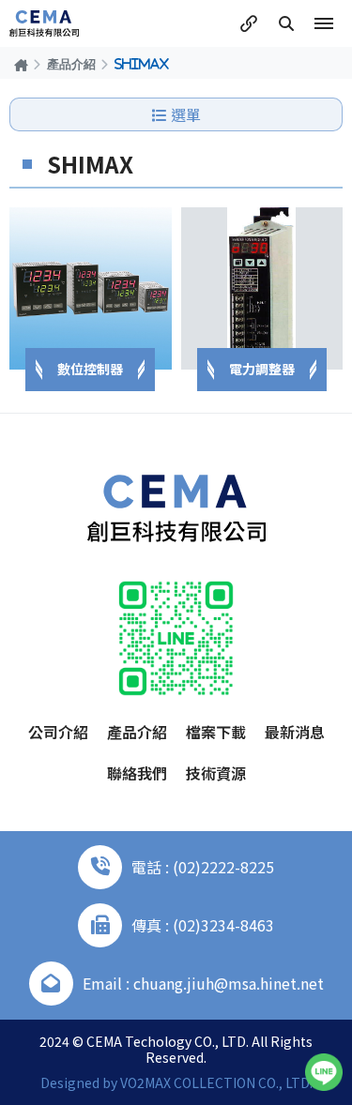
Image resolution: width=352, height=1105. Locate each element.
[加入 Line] (324, 1072)
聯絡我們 (137, 773)
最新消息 (295, 731)
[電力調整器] (262, 288)
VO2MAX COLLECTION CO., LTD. (216, 1082)
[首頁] (21, 64)
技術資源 (216, 773)
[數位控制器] (90, 288)
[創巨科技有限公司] (44, 23)
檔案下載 (216, 731)
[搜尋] (286, 23)
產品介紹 (71, 63)
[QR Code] (176, 638)
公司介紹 (58, 731)
